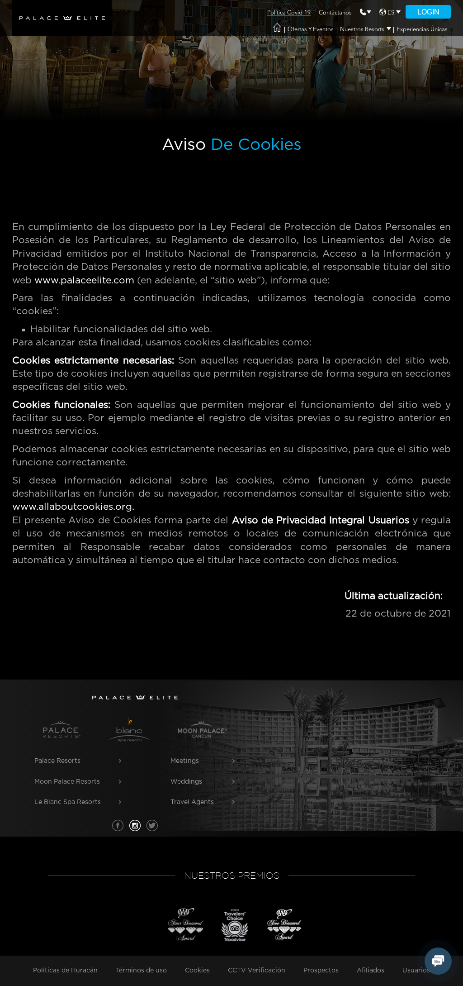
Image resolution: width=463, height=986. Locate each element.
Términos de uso (141, 970)
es (391, 13)
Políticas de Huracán (65, 970)
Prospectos (321, 970)
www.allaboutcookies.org (72, 507)
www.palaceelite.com (84, 280)
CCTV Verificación (256, 970)
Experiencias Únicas (422, 30)
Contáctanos (335, 13)
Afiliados (370, 970)
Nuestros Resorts (362, 30)
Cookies (197, 970)
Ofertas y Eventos (311, 30)
